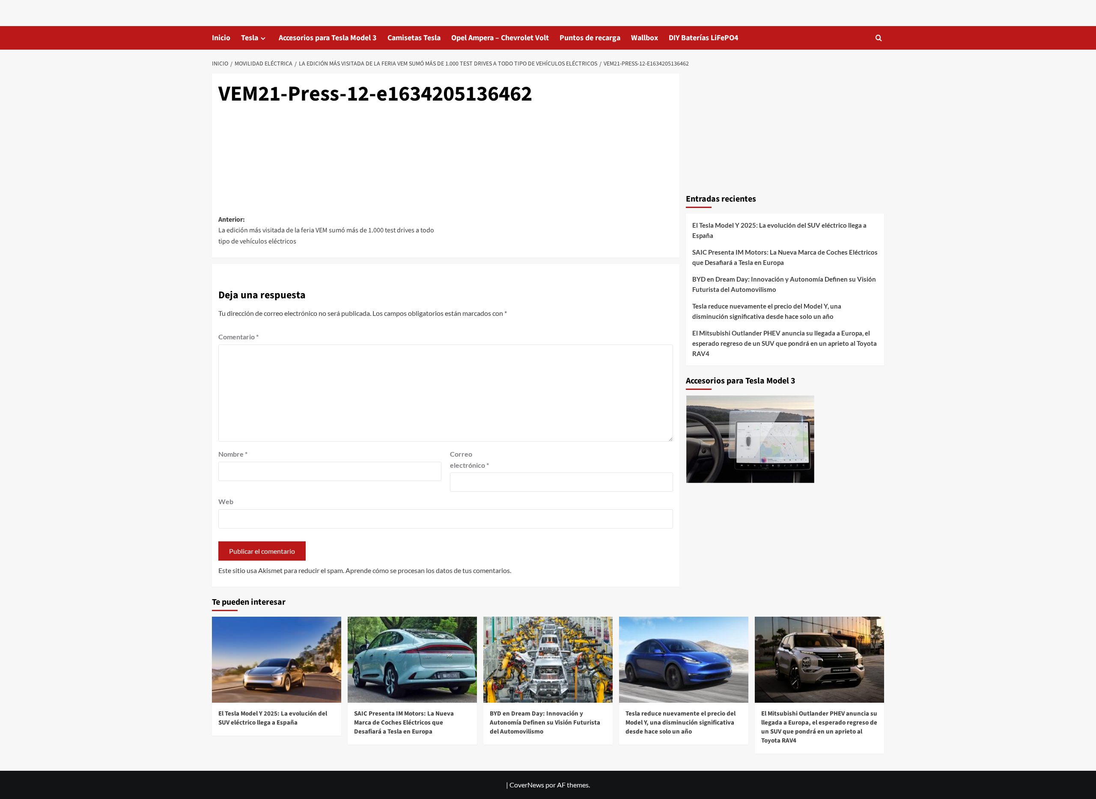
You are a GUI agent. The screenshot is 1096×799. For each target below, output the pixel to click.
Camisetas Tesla (414, 38)
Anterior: (326, 230)
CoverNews (526, 785)
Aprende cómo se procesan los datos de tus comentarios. (428, 570)
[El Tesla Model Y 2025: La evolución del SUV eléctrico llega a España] (276, 660)
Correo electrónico (469, 459)
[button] (878, 37)
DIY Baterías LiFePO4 (704, 38)
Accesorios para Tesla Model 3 (328, 38)
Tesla (249, 38)
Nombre (232, 454)
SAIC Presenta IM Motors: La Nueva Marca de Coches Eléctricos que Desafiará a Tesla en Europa (785, 257)
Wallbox (644, 38)
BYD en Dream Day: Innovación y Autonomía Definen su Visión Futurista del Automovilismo (784, 284)
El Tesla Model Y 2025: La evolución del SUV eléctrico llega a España (779, 230)
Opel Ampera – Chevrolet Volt (500, 38)
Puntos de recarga (590, 38)
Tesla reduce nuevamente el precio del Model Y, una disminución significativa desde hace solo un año (766, 311)
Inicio (221, 38)
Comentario (238, 337)
